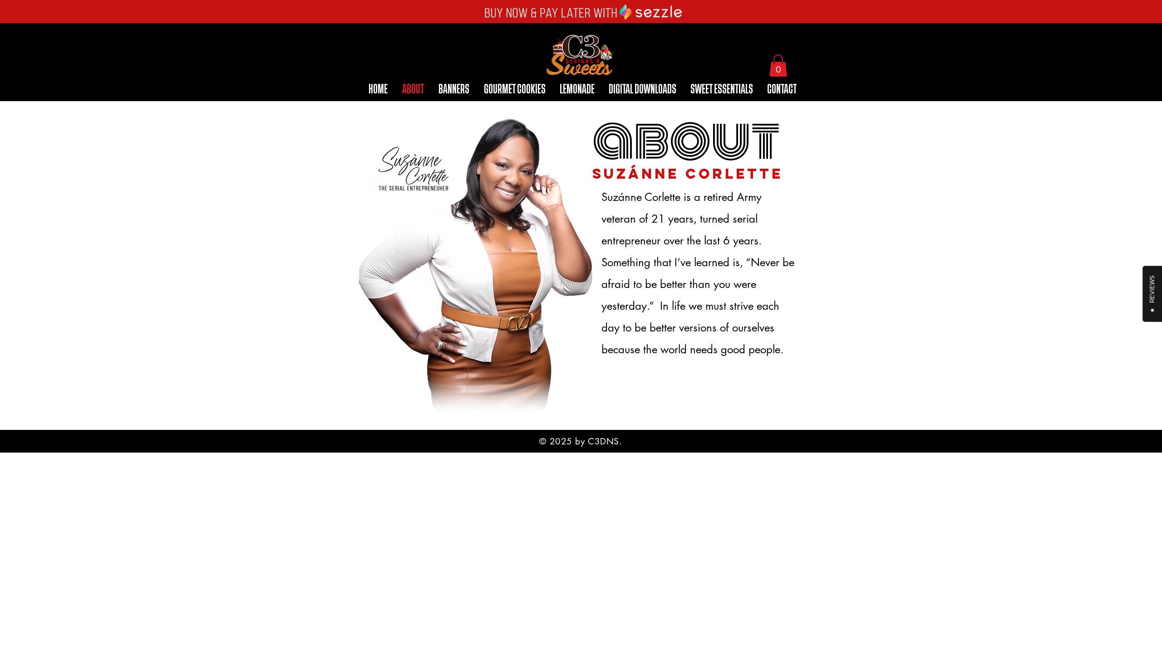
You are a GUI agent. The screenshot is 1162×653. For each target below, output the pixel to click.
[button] (778, 65)
